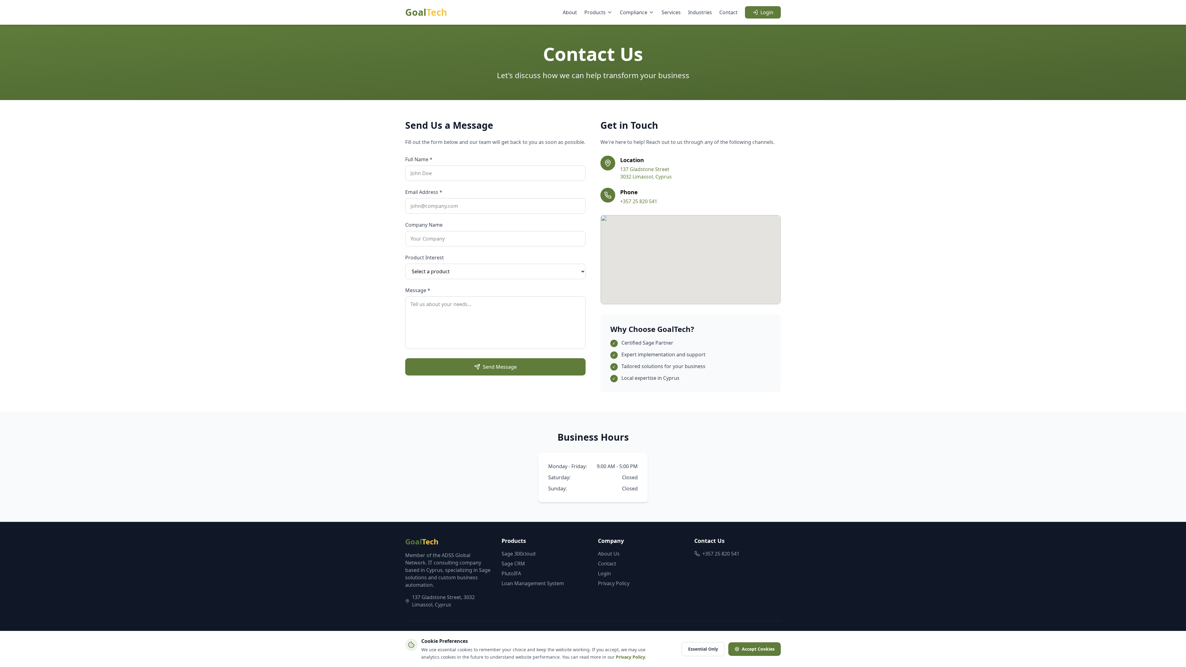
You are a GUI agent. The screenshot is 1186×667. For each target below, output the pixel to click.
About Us (609, 553)
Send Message (500, 366)
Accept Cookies (758, 649)
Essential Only (703, 649)
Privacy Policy (613, 583)
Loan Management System (533, 583)
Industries (700, 12)
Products (595, 12)
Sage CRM (513, 563)
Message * (417, 290)
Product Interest (424, 257)
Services (671, 12)
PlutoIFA (511, 573)
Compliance (633, 12)
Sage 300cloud (519, 553)
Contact (728, 12)
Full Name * (418, 159)
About (570, 12)
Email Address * (423, 192)
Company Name (424, 224)
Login (766, 12)
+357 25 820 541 (638, 201)
